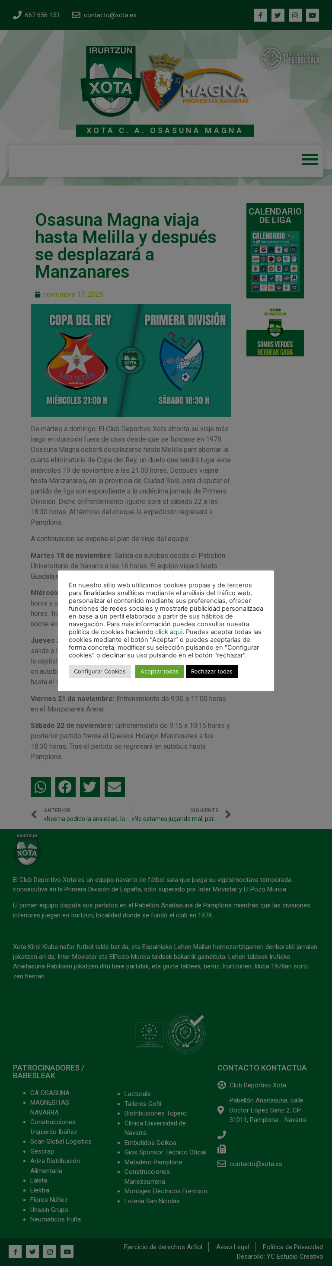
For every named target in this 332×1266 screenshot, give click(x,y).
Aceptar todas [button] (159, 671)
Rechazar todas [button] (212, 671)
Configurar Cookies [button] (100, 671)
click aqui (168, 632)
